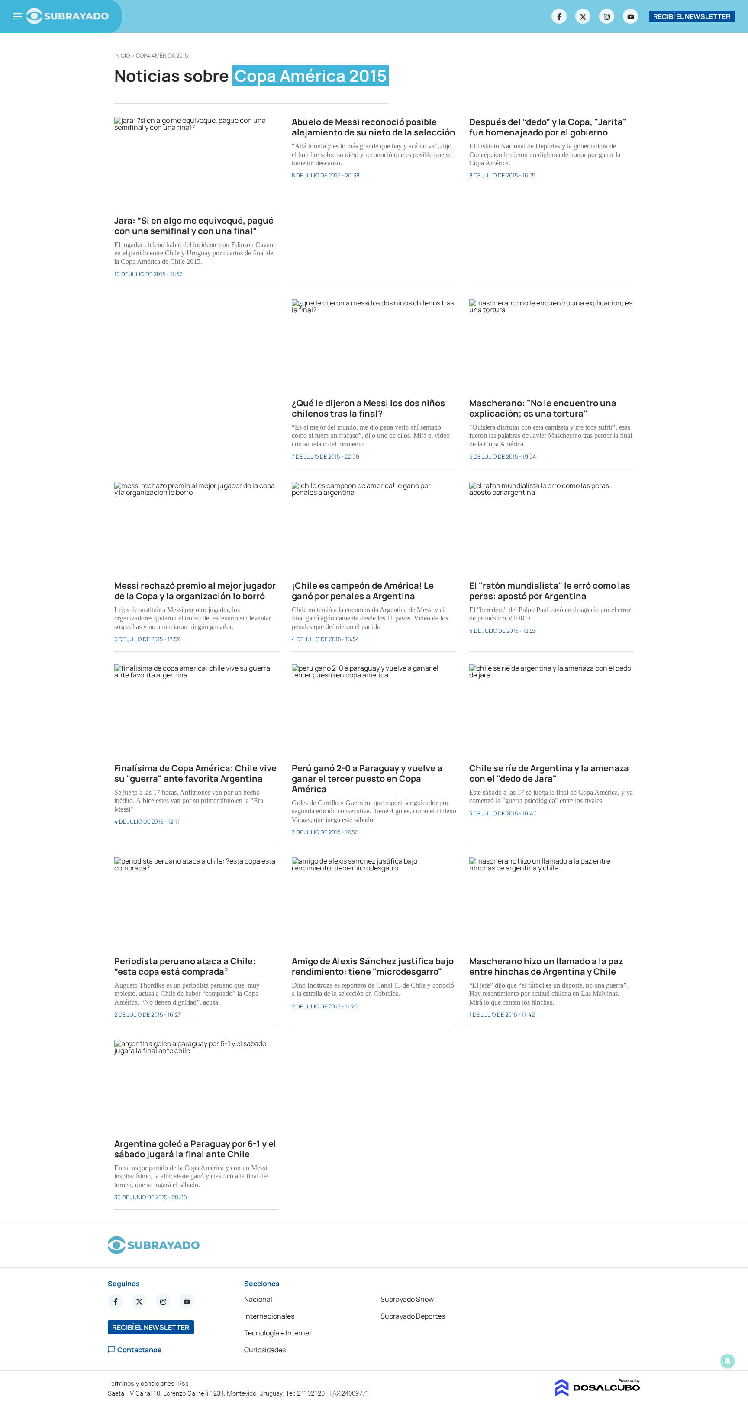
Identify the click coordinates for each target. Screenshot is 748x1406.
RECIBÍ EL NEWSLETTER (692, 16)
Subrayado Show (407, 1299)
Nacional (258, 1299)
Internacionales (269, 1316)
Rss (183, 1383)
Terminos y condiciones (142, 1383)
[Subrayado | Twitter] (583, 16)
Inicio (122, 55)
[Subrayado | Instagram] (606, 16)
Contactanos (139, 1349)
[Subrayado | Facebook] (559, 16)
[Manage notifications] (728, 1361)
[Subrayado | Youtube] (630, 16)
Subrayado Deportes (412, 1316)
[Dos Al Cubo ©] (597, 1394)
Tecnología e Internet (278, 1333)
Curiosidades (265, 1350)
